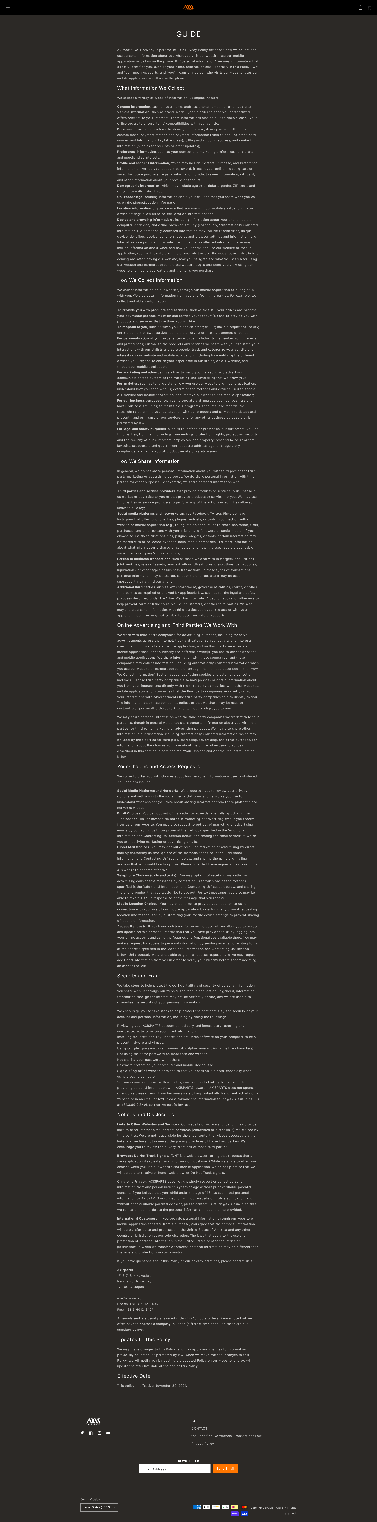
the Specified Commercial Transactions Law (226, 1436)
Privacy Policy (202, 1443)
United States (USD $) (96, 1507)
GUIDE (196, 1421)
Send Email (225, 1468)
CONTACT (199, 1428)
